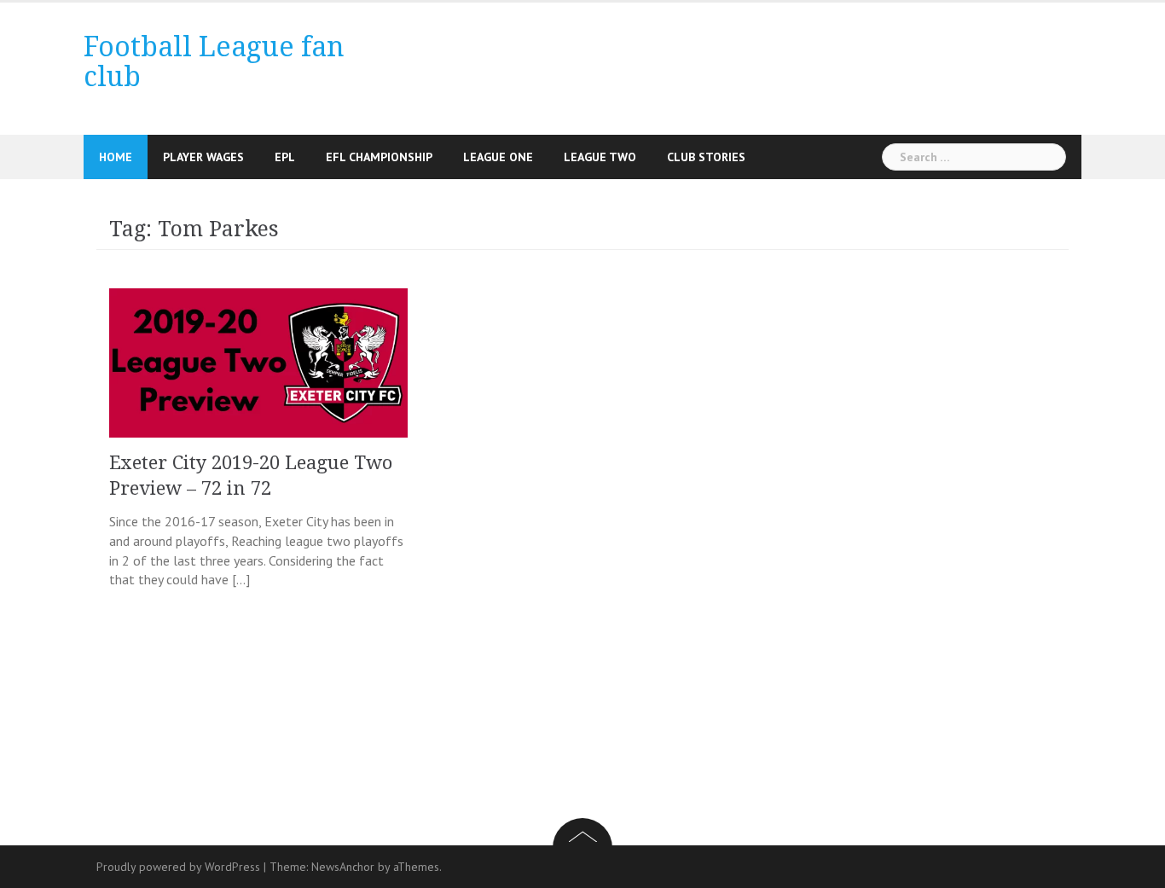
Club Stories (706, 157)
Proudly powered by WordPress (178, 866)
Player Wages (203, 157)
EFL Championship (379, 157)
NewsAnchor (342, 866)
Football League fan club (214, 62)
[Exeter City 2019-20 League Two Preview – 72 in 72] (258, 360)
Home (115, 157)
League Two (600, 157)
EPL (285, 157)
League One (498, 157)
